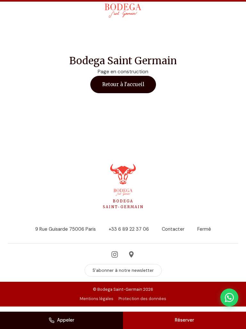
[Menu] (14, 10)
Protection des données (142, 298)
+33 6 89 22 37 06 (129, 229)
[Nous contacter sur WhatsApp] (229, 298)
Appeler (65, 320)
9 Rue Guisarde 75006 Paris (65, 229)
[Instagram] (114, 254)
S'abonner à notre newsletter (123, 270)
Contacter (173, 229)
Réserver (184, 320)
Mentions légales (96, 298)
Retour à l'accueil (123, 84)
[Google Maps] (131, 254)
